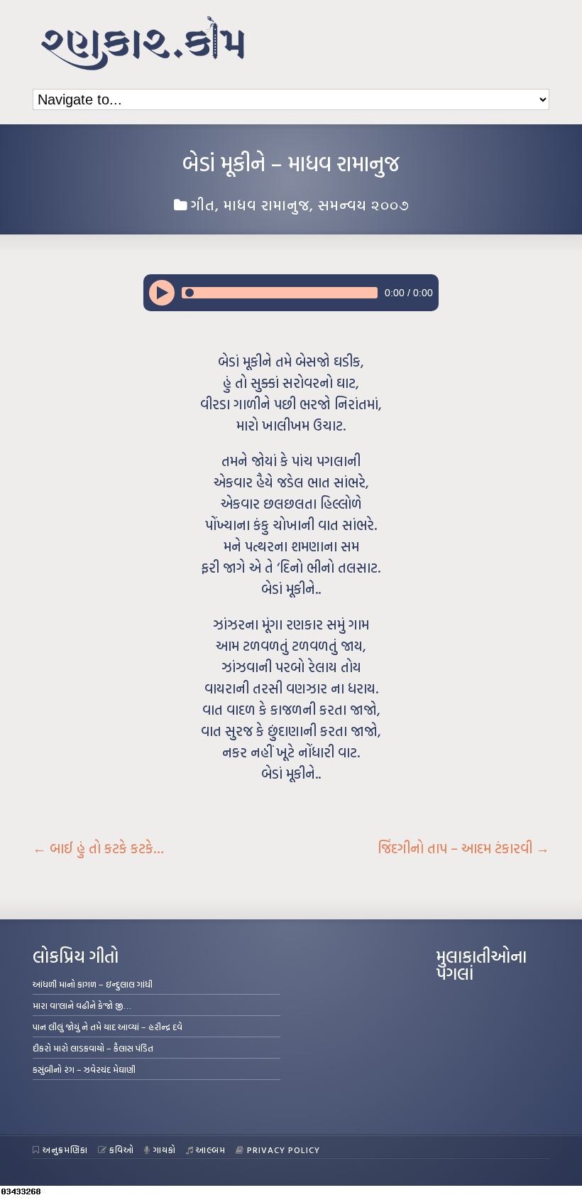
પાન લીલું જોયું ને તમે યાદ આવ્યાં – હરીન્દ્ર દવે (107, 1026)
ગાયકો (164, 1149)
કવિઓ (121, 1149)
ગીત (203, 204)
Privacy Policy (283, 1149)
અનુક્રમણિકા (65, 1149)
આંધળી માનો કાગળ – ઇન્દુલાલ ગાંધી (93, 984)
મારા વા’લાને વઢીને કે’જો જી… (82, 1005)
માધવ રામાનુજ (266, 204)
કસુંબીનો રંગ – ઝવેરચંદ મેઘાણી (84, 1069)
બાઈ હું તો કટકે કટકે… (98, 848)
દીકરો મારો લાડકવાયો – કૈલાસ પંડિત (93, 1048)
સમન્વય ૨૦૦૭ (364, 204)
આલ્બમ (211, 1149)
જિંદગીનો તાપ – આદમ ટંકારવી (463, 848)
